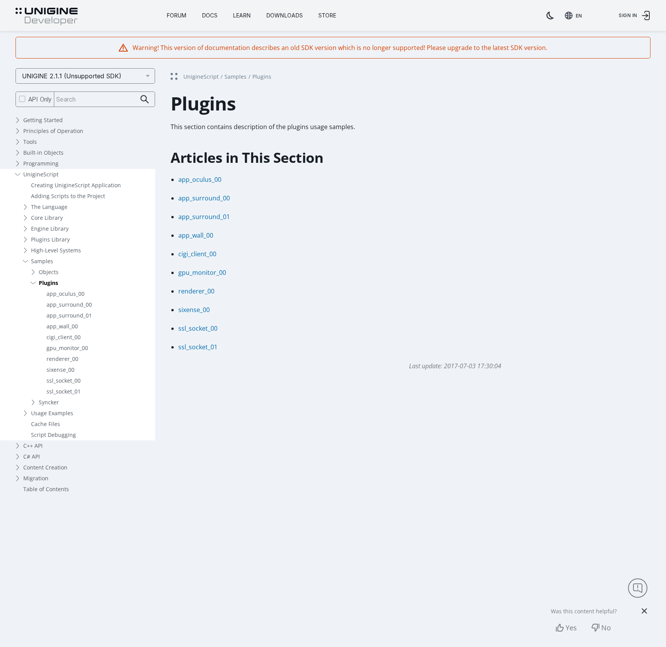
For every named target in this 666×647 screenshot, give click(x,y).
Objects (49, 272)
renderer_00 (62, 358)
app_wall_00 (62, 326)
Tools (30, 141)
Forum (176, 15)
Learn (242, 15)
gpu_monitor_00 (67, 348)
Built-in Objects (43, 152)
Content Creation (45, 467)
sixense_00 (60, 369)
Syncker (49, 402)
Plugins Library (50, 239)
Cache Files (45, 424)
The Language (49, 206)
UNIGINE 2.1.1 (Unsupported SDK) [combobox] (71, 76)
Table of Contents (46, 489)
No (606, 627)
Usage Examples (52, 413)
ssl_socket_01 (64, 391)
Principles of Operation (53, 131)
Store (327, 15)
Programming (41, 163)
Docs (209, 15)
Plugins (48, 282)
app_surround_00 (69, 304)
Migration (35, 478)
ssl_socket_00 (64, 380)
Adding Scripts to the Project (68, 196)
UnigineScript (41, 174)
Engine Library (50, 228)
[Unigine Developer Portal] (47, 17)
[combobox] (575, 15)
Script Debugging (53, 434)
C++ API (33, 445)
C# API (31, 456)
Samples (42, 261)
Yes (571, 627)
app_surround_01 (69, 315)
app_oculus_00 (66, 293)
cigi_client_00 (64, 337)
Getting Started (43, 120)
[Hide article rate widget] (644, 611)
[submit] (145, 99)
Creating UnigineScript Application (76, 185)
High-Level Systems (56, 250)
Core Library (47, 217)
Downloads (284, 15)
